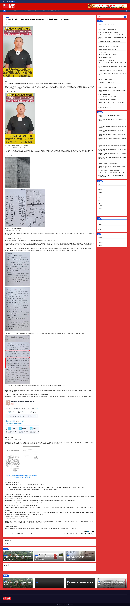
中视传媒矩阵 (100, 237)
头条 (7, 10)
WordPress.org (101, 229)
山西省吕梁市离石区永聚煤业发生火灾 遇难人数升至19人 (114, 170)
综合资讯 (15, 10)
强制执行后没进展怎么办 (103, 52)
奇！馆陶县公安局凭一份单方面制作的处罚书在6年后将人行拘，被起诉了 (111, 102)
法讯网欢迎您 (100, 242)
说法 (39, 10)
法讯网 (9, 22)
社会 (20, 10)
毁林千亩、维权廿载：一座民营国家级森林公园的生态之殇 (17, 557)
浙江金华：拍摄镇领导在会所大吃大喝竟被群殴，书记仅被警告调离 (78, 534)
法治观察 (11, 559)
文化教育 (44, 10)
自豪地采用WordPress (60, 604)
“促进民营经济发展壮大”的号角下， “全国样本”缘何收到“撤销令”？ (110, 41)
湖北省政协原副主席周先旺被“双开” (104, 94)
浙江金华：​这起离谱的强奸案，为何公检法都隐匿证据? (108, 32)
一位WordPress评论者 (102, 175)
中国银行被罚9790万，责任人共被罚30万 (106, 107)
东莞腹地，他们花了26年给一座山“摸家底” (106, 60)
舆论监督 (35, 10)
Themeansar (71, 604)
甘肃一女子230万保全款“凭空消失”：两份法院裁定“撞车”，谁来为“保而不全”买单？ (80, 557)
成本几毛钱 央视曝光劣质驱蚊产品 (104, 57)
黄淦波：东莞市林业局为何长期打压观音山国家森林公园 (113, 172)
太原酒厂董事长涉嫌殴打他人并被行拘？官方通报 (107, 87)
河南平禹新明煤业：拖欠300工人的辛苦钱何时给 (107, 99)
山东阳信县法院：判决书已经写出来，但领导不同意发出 (48, 557)
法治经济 (29, 10)
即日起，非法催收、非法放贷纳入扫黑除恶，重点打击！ (108, 29)
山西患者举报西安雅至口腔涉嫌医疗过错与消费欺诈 (107, 49)
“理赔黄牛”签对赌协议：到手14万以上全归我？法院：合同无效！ (110, 70)
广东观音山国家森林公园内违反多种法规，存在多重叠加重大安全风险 (111, 34)
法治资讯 (24, 10)
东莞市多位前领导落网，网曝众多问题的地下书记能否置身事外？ (19, 534)
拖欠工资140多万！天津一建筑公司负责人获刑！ (107, 82)
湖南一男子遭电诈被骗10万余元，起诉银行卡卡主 (107, 54)
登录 (12, 568)
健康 (48, 10)
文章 (100, 224)
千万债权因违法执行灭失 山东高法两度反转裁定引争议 (108, 96)
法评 (99, 197)
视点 (52, 10)
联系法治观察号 (57, 10)
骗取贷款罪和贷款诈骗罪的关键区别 (105, 79)
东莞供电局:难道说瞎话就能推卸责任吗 (110, 163)
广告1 (99, 240)
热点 (11, 10)
